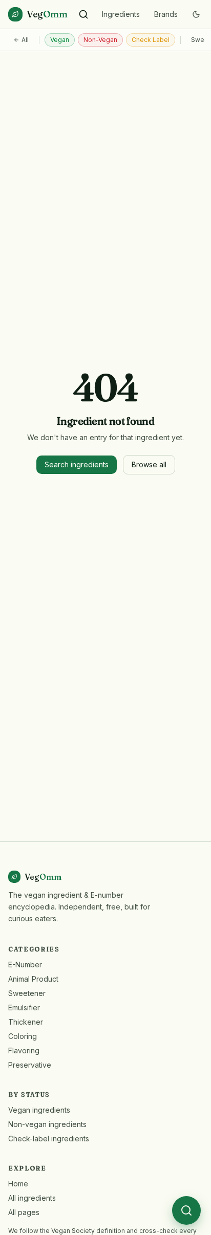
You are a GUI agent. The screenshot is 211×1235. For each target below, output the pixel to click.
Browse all (149, 464)
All (25, 40)
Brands (166, 14)
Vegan (59, 40)
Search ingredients (77, 464)
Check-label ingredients (48, 1138)
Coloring (22, 1036)
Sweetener (27, 993)
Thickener (25, 1021)
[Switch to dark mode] (196, 14)
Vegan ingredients (39, 1110)
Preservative (29, 1064)
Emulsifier (24, 1007)
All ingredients (32, 1198)
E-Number (25, 964)
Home (18, 1183)
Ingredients (121, 14)
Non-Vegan (100, 40)
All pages (23, 1212)
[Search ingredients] (83, 14)
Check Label (151, 40)
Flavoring (23, 1050)
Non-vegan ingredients (47, 1124)
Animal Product (33, 978)
